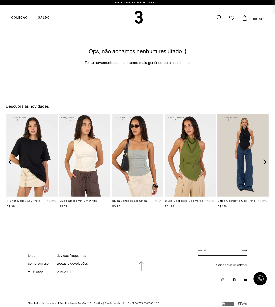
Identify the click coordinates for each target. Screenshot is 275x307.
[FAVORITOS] (232, 18)
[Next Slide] (265, 162)
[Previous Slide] (10, 162)
